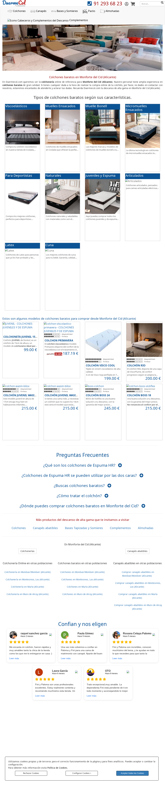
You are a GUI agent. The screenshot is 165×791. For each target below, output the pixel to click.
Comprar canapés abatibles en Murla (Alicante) (137, 595)
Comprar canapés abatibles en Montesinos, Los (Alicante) (138, 584)
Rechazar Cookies (31, 773)
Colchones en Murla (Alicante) (82, 586)
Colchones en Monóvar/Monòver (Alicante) (82, 571)
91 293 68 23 (108, 3)
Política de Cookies (57, 767)
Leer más (14, 658)
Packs (91, 11)
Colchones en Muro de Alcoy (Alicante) (82, 593)
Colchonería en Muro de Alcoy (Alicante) (28, 593)
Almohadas (112, 11)
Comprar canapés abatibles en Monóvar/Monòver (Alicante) (138, 573)
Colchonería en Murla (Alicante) (27, 586)
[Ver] (120, 465)
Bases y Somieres (67, 11)
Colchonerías (27, 551)
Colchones (19, 11)
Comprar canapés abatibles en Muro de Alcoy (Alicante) (138, 607)
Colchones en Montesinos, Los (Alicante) (82, 579)
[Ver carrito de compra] (133, 3)
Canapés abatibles (137, 551)
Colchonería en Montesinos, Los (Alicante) (27, 579)
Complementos (78, 20)
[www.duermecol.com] (14, 3)
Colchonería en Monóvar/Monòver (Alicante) (28, 571)
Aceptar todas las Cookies (132, 773)
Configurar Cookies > (81, 773)
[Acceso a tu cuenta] (127, 3)
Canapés (40, 11)
